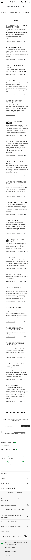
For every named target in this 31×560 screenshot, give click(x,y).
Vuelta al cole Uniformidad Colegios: (15, 386)
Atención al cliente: (14, 47)
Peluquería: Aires (13, 258)
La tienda (4, 13)
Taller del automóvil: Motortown (15, 344)
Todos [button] (15, 20)
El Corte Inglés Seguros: (16, 141)
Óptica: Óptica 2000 (14, 221)
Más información (10, 41)
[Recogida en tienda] (9, 449)
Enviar (25, 426)
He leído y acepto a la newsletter (15, 432)
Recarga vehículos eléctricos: (14, 288)
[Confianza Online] (26, 537)
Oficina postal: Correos (16, 202)
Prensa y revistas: (13, 274)
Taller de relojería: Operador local (14, 329)
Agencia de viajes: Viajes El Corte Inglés (16, 26)
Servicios (26, 13)
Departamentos (15, 13)
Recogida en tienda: (14, 308)
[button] (2, 1)
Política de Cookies (10, 556)
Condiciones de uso (10, 547)
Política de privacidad (11, 551)
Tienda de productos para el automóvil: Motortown (15, 365)
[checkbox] (2, 432)
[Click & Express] (8, 442)
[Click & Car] (5, 446)
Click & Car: (11, 81)
